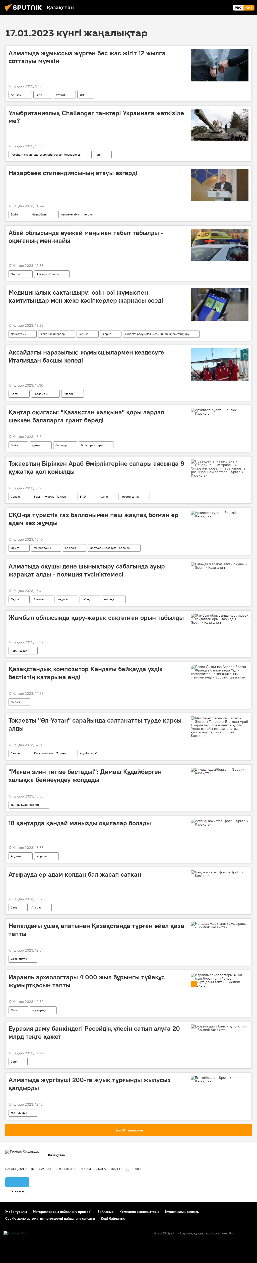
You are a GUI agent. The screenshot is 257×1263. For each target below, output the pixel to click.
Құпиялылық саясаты (182, 1211)
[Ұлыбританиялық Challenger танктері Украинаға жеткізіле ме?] (219, 125)
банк (14, 1061)
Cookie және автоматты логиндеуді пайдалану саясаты (50, 1218)
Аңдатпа (16, 856)
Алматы (16, 94)
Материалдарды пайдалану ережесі (62, 1211)
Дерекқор (134, 1169)
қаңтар (36, 445)
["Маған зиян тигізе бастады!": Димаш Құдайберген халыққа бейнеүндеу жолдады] (219, 771)
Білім (14, 214)
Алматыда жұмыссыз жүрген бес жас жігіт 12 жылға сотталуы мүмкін (87, 57)
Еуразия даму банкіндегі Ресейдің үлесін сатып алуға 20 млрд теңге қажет (94, 1032)
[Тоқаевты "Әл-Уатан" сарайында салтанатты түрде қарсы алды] (219, 726)
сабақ (86, 599)
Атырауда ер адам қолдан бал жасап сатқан (75, 874)
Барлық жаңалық (19, 1169)
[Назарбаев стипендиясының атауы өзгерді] (219, 185)
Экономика (66, 1169)
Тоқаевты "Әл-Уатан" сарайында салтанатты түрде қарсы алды (95, 724)
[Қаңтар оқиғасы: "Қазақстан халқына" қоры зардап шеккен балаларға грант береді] (219, 411)
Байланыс (105, 1211)
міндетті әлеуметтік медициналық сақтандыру (157, 334)
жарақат (109, 599)
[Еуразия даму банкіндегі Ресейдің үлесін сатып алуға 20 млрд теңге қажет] (219, 1027)
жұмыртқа (39, 1010)
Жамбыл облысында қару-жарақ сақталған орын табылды (96, 618)
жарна (106, 334)
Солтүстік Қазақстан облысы (110, 548)
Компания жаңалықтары (139, 1211)
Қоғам (15, 394)
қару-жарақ (19, 650)
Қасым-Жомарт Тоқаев (50, 496)
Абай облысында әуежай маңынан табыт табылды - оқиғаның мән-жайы (86, 237)
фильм (15, 702)
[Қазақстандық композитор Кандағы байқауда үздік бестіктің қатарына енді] (219, 672)
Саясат (15, 496)
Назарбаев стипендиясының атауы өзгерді (73, 173)
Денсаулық (18, 334)
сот (82, 94)
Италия (68, 394)
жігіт (39, 94)
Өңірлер (16, 274)
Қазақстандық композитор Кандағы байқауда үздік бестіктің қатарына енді (86, 673)
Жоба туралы (16, 1211)
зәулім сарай (89, 753)
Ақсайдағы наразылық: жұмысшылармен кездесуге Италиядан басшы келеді (86, 356)
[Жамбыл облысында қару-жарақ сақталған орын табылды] (219, 619)
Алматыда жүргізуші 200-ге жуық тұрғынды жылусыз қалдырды (90, 1084)
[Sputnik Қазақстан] (25, 12)
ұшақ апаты (19, 959)
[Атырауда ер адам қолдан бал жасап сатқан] (219, 873)
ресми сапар (131, 496)
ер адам (70, 548)
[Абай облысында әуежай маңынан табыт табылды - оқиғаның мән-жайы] (219, 245)
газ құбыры (19, 1113)
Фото (14, 1010)
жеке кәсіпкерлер (52, 334)
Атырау (36, 907)
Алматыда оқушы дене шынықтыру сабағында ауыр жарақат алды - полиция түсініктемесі (87, 570)
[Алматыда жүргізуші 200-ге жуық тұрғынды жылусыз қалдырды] (219, 1079)
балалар (61, 445)
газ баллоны (42, 548)
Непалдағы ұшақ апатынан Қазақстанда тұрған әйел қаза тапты (96, 930)
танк (98, 154)
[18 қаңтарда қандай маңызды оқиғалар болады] (219, 822)
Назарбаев (39, 214)
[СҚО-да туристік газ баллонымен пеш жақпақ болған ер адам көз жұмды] (219, 514)
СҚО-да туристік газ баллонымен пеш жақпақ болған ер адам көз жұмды (93, 519)
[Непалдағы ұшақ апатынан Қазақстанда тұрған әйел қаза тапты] (219, 925)
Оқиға (15, 548)
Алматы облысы (47, 274)
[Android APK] (16, 1233)
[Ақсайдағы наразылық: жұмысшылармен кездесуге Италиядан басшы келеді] (219, 364)
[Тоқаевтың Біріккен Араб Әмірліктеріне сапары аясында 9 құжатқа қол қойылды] (219, 468)
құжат (104, 496)
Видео (116, 1169)
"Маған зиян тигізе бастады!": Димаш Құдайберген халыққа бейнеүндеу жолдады (85, 775)
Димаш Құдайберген (25, 805)
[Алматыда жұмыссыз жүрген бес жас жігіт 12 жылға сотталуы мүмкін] (219, 65)
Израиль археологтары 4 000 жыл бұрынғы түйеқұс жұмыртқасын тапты (87, 981)
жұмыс (61, 94)
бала (14, 907)
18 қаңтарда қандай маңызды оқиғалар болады (80, 823)
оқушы (63, 599)
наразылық (41, 394)
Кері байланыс (113, 1218)
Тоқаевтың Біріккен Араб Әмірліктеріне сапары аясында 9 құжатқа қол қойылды (96, 467)
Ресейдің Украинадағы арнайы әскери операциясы (46, 154)
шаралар (42, 856)
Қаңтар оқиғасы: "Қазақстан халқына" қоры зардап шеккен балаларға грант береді (87, 416)
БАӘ (83, 496)
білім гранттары (92, 445)
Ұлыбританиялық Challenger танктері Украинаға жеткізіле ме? (96, 117)
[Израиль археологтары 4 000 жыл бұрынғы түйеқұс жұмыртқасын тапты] (219, 980)
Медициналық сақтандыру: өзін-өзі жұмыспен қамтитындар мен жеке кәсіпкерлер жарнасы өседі (86, 296)
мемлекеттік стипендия (77, 214)
